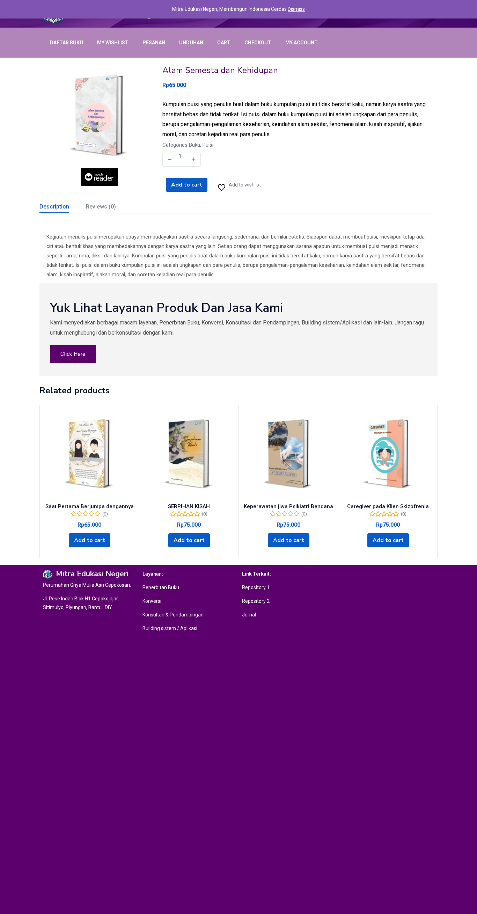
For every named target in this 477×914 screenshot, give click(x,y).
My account (301, 42)
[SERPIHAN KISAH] (189, 455)
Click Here (73, 354)
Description (54, 206)
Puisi (208, 145)
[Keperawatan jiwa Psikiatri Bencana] (288, 455)
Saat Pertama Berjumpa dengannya (89, 506)
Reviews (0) (101, 206)
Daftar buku (66, 42)
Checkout (257, 42)
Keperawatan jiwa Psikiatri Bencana (288, 506)
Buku (194, 145)
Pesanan (153, 42)
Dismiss (296, 9)
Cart (223, 42)
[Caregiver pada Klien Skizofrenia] (388, 455)
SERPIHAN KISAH (189, 506)
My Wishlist (113, 42)
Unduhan (191, 42)
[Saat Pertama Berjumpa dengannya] (89, 455)
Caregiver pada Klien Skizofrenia (388, 506)
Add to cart (186, 185)
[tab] (62, 207)
